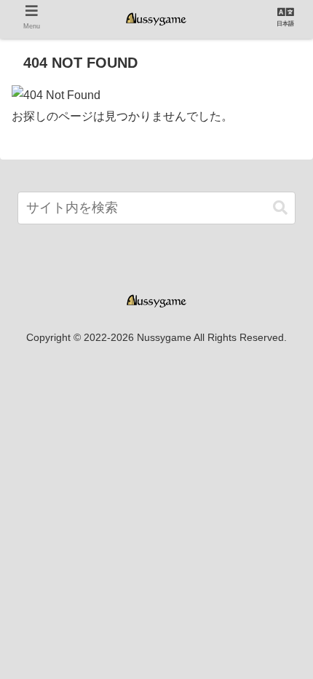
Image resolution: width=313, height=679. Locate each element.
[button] (280, 208)
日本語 (285, 23)
